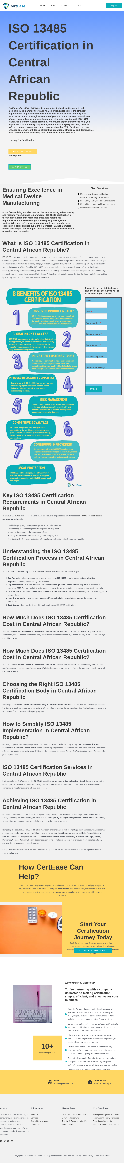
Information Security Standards (106, 1118)
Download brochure (70, 1118)
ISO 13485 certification (92, 516)
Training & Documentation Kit (74, 1121)
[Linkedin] (12, 1141)
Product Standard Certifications (106, 1124)
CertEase (13, 108)
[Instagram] (8, 1141)
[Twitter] (5, 1141)
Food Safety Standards (102, 1121)
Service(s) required (94, 356)
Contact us (35, 1124)
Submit (93, 389)
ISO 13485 (51, 215)
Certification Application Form (74, 1114)
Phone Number (93, 323)
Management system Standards (106, 1114)
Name (88, 300)
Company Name (93, 334)
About (52, 5)
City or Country (93, 345)
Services (66, 5)
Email (88, 311)
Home (43, 5)
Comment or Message (95, 367)
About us (35, 1114)
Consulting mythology (40, 1121)
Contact (79, 5)
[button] (57, 5)
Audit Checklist (68, 1124)
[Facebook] (1, 1141)
